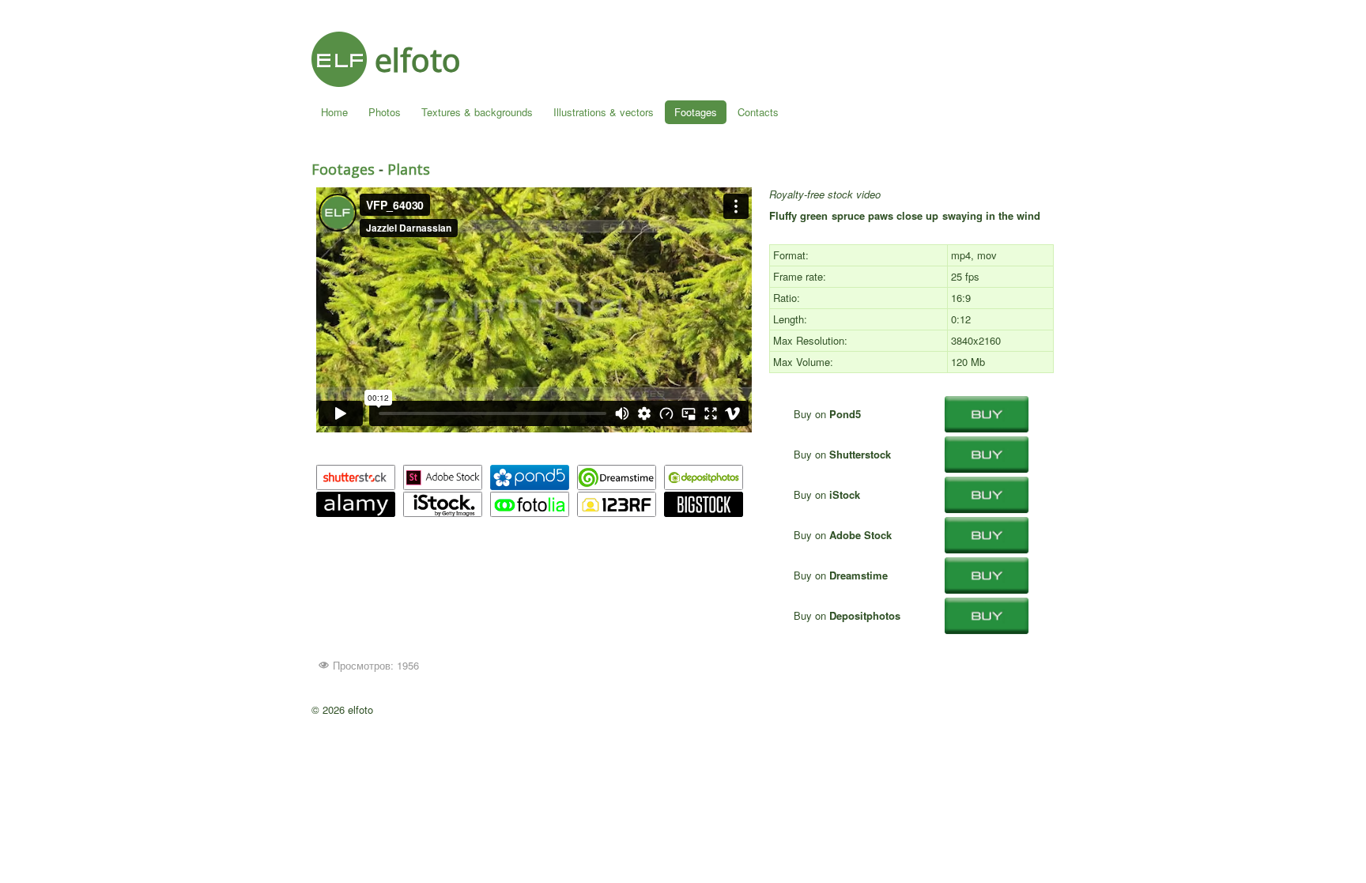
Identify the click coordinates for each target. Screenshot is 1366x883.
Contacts (758, 111)
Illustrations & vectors (603, 111)
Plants (408, 169)
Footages (695, 111)
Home (334, 111)
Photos (384, 111)
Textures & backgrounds (477, 111)
